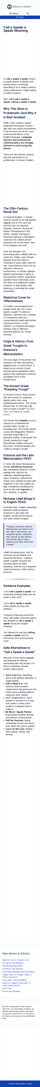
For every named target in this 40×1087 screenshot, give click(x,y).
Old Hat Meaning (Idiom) (12, 966)
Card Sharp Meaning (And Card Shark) (18, 972)
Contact (29, 1084)
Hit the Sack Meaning (11, 991)
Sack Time (6, 988)
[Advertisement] (20, 55)
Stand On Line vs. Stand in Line (15, 960)
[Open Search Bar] (28, 13)
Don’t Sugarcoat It (15, 698)
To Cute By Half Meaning (12, 963)
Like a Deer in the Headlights (14, 980)
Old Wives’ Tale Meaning (12, 969)
